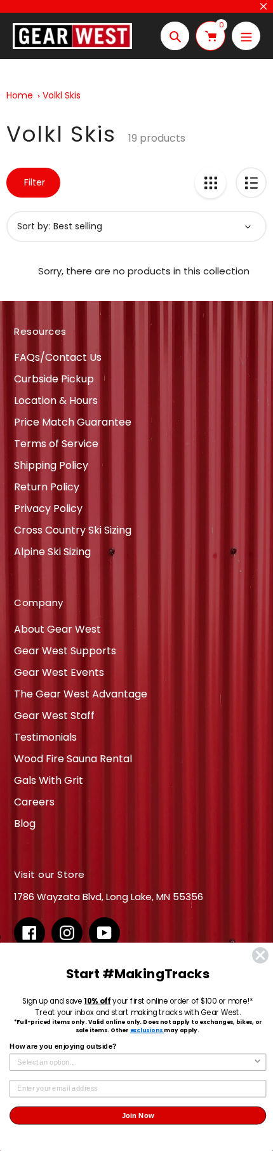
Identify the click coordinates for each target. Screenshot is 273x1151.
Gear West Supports (65, 650)
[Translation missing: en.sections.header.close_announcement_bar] (263, 6)
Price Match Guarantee (72, 422)
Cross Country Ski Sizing (72, 530)
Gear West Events (59, 672)
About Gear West (57, 629)
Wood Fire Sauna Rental (73, 758)
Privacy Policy (48, 508)
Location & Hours (56, 400)
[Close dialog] (260, 955)
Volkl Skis (62, 95)
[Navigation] (246, 36)
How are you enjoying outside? (63, 1046)
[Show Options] (257, 1062)
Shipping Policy (51, 465)
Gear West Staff (54, 715)
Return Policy (46, 487)
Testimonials (45, 737)
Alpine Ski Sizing (52, 551)
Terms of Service (56, 443)
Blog (25, 823)
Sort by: (33, 226)
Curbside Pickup (54, 379)
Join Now (138, 1115)
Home (19, 95)
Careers (34, 802)
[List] (251, 182)
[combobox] (135, 1062)
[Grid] (210, 182)
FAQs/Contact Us (58, 357)
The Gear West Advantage (80, 694)
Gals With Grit (48, 780)
